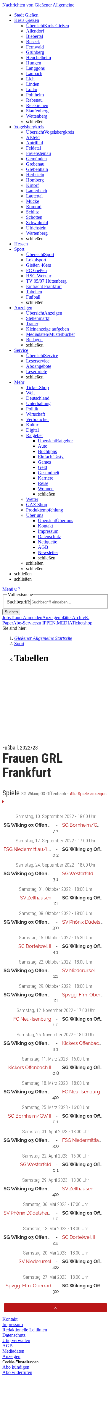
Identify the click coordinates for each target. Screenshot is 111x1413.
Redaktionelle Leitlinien (24, 1329)
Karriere (45, 477)
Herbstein (35, 174)
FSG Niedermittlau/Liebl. (30, 849)
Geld (42, 467)
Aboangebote (38, 366)
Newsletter (48, 552)
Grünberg (35, 52)
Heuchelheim (38, 57)
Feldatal (33, 147)
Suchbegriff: (18, 601)
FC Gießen (36, 270)
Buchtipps (47, 451)
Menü (7, 589)
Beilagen (34, 339)
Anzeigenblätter (57, 617)
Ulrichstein (36, 227)
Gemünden (36, 158)
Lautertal (34, 195)
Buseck (33, 41)
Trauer (32, 323)
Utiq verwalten (16, 1340)
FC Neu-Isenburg (32, 1019)
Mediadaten (13, 1351)
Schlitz (32, 211)
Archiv (78, 617)
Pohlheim (35, 94)
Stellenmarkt (37, 318)
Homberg (35, 179)
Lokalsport (36, 259)
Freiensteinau (38, 153)
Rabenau (34, 100)
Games (44, 461)
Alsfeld (33, 137)
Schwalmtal (37, 222)
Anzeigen (11, 1356)
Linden (32, 84)
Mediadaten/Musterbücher (50, 334)
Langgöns (35, 68)
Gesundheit (48, 472)
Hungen (33, 62)
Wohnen (46, 488)
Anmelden (32, 617)
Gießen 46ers (38, 265)
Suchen (11, 612)
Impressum (48, 531)
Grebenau (35, 163)
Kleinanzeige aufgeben (47, 328)
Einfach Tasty (51, 456)
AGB (43, 547)
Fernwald (35, 46)
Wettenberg (36, 116)
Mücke (32, 201)
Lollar (31, 89)
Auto (42, 446)
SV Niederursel (78, 970)
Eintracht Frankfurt (44, 286)
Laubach (34, 73)
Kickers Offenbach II (83, 1043)
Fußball (33, 297)
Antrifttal (34, 142)
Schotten (34, 217)
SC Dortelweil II (34, 946)
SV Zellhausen (35, 898)
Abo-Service (25, 622)
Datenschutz (49, 536)
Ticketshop (82, 622)
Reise (43, 483)
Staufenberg (37, 110)
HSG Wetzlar (38, 275)
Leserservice (37, 360)
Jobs (6, 617)
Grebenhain (37, 169)
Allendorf (35, 30)
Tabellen (34, 291)
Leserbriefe (36, 371)
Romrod (33, 206)
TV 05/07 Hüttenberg (46, 281)
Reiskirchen (37, 105)
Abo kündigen (15, 1367)
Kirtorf (32, 185)
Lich (30, 78)
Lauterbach (36, 190)
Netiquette (47, 541)
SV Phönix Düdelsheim (86, 922)
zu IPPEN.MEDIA (54, 622)
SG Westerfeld (77, 873)
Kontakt (45, 525)
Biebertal (34, 36)
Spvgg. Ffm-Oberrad (85, 995)
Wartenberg (37, 233)
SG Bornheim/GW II (83, 825)
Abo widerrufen (17, 1372)
